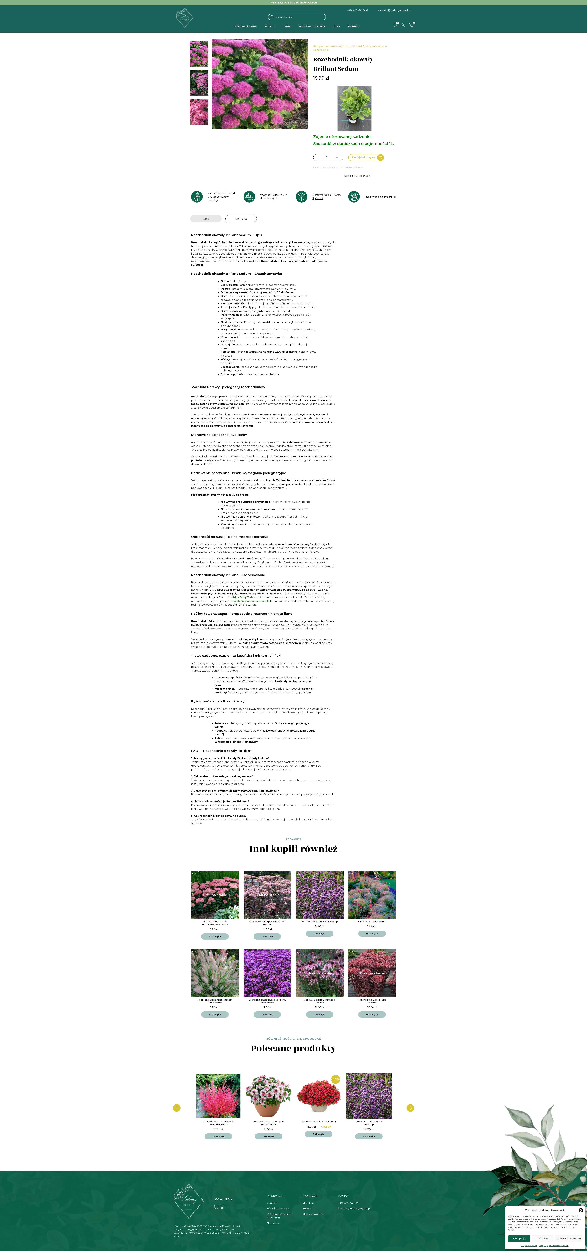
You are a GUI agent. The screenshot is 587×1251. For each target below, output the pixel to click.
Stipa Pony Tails (242, 597)
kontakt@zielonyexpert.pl (394, 10)
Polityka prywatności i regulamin (554, 1245)
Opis (206, 218)
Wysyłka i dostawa (312, 26)
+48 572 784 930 (357, 10)
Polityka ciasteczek (529, 1245)
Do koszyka (215, 936)
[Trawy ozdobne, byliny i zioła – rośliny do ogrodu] (184, 17)
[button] (580, 1210)
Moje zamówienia (313, 1214)
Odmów (543, 1238)
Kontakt (353, 26)
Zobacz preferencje (569, 1238)
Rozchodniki (320, 49)
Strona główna (245, 26)
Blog (336, 26)
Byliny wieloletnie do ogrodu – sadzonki (337, 46)
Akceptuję (519, 1238)
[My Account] (403, 25)
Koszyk (307, 1208)
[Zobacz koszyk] (411, 25)
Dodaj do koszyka (363, 157)
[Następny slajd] (410, 1108)
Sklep (268, 26)
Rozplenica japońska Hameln (250, 601)
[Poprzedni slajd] (177, 1108)
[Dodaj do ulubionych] (194, 874)
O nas (287, 26)
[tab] (206, 218)
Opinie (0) (241, 218)
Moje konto (309, 1203)
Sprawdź (317, 198)
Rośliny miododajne (375, 46)
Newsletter (274, 1223)
